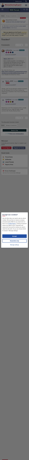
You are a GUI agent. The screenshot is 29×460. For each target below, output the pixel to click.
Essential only (14, 241)
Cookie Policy (11, 223)
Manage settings (14, 245)
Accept (14, 236)
